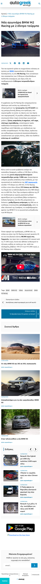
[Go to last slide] (31, 449)
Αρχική (4, 14)
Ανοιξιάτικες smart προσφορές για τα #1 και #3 (21, 302)
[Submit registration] (34, 565)
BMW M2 (14, 290)
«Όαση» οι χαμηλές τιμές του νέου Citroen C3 (29, 475)
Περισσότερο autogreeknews (9, 574)
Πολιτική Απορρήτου (25, 574)
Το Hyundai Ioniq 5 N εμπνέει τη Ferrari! (22, 314)
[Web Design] (20, 579)
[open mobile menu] (1, 4)
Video (21, 290)
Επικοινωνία (35, 574)
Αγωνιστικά (28, 290)
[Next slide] (38, 43)
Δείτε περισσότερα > (7, 367)
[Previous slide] (3, 43)
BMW (7, 290)
